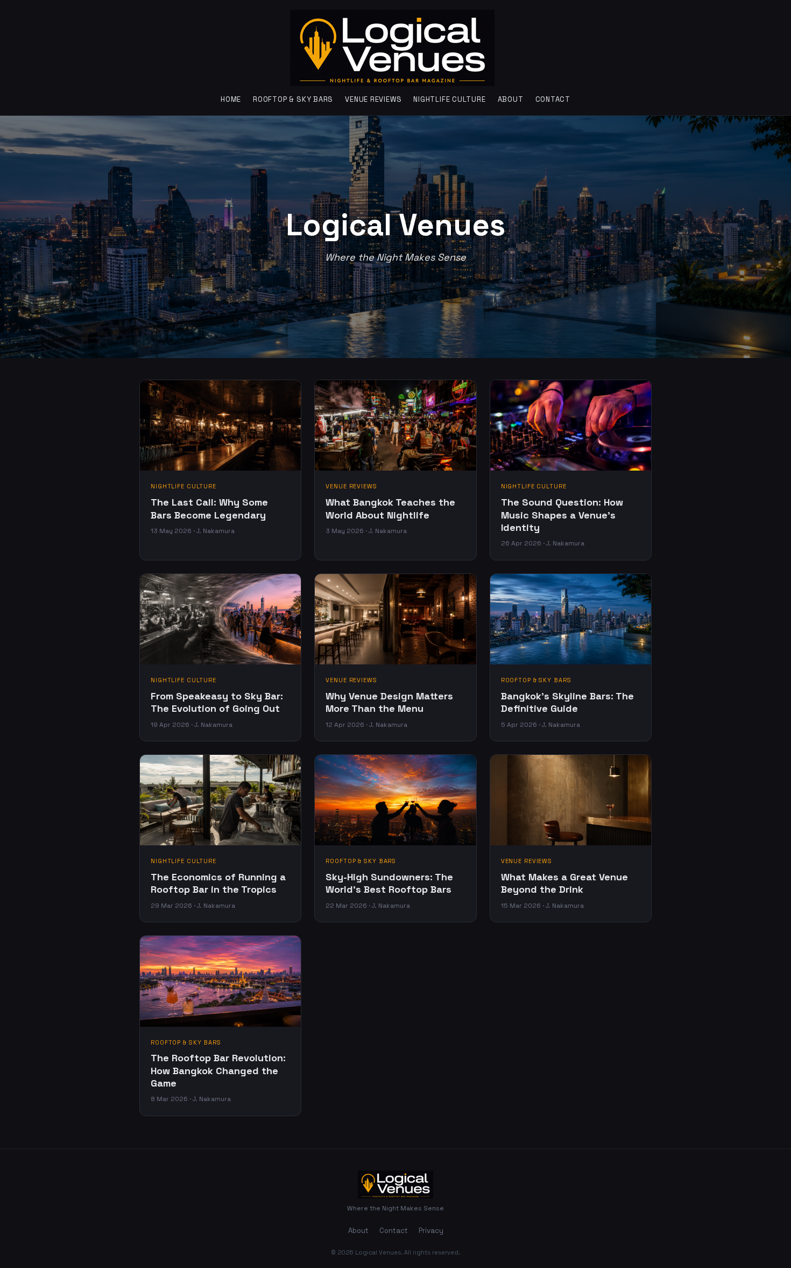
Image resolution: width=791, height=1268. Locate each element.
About (511, 99)
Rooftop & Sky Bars (293, 99)
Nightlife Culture (449, 99)
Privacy (431, 1230)
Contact (552, 99)
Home (231, 99)
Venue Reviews (373, 99)
